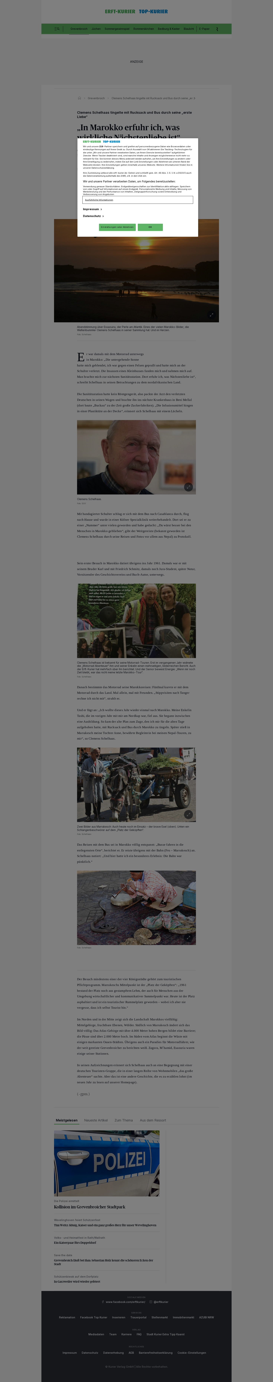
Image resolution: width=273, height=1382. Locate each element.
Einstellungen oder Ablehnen (117, 227)
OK (150, 227)
